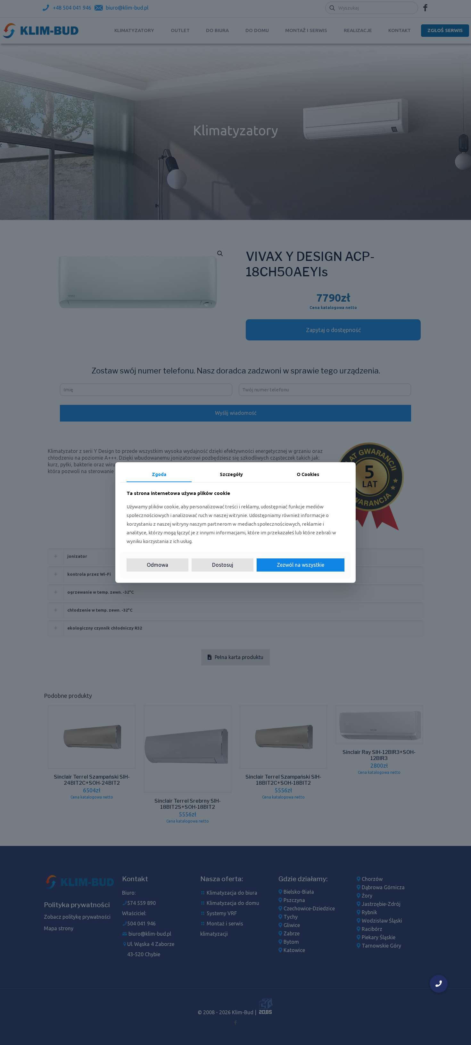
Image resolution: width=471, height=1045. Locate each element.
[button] (439, 984)
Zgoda (159, 474)
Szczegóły (231, 474)
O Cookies (308, 474)
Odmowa (157, 565)
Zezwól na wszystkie (300, 565)
